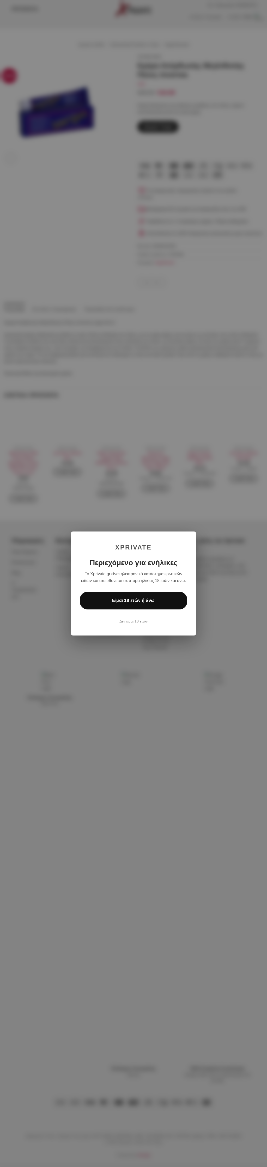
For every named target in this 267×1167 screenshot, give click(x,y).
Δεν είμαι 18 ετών (133, 621)
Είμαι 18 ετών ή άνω (133, 600)
